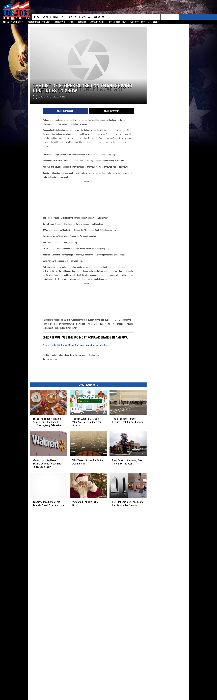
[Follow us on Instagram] (164, 17)
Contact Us (99, 17)
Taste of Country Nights (139, 22)
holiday (66, 355)
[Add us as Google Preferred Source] (151, 17)
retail (77, 355)
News (55, 359)
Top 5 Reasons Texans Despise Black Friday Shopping (127, 420)
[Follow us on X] (176, 17)
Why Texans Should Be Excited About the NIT (88, 462)
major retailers (61, 154)
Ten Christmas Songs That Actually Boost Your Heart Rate (49, 503)
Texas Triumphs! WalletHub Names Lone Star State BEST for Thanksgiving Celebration (48, 422)
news (72, 355)
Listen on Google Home (117, 22)
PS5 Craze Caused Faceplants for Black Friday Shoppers (127, 503)
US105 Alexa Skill (97, 22)
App (63, 17)
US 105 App (82, 22)
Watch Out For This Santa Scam (85, 503)
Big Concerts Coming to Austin (39, 22)
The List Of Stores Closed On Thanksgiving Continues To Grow (79, 345)
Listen (55, 17)
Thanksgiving (93, 355)
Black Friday (57, 355)
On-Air (45, 17)
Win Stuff (73, 17)
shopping (84, 355)
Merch (71, 22)
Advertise (86, 17)
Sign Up (156, 22)
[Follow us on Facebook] (157, 17)
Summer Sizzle (17, 22)
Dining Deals (60, 22)
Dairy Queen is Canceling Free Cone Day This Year (127, 462)
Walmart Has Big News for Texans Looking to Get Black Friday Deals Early (47, 463)
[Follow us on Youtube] (170, 17)
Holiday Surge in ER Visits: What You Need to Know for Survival (86, 422)
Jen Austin (41, 97)
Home (36, 17)
